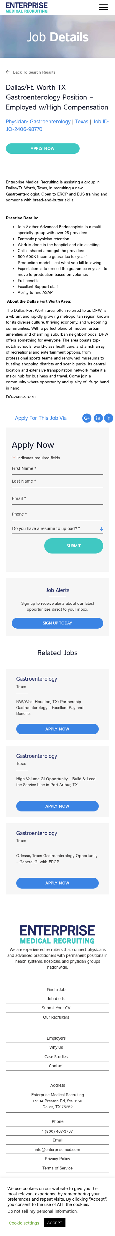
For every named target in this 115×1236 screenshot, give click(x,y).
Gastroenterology (36, 678)
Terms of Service (57, 1168)
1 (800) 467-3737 (57, 1131)
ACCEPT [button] (54, 1222)
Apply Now (57, 729)
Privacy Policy (57, 1158)
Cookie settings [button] (24, 1222)
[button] (30, 71)
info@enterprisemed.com (57, 1149)
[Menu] (103, 7)
